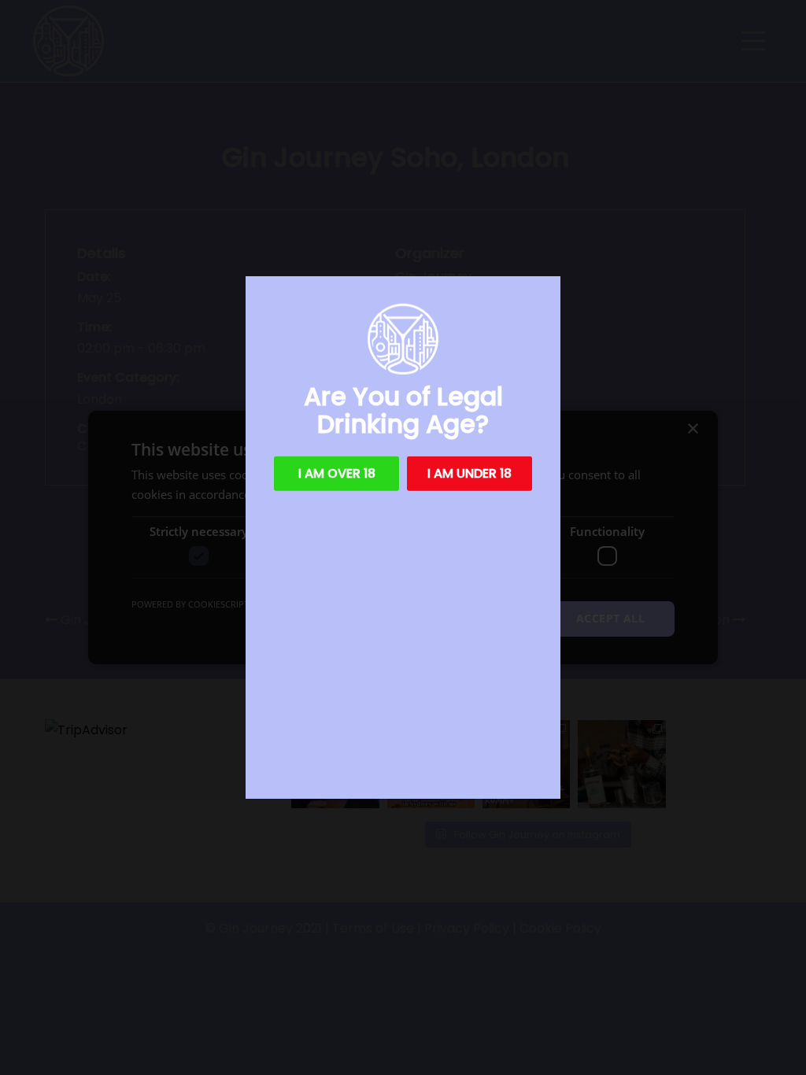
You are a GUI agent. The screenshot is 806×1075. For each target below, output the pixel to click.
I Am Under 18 (469, 473)
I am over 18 (336, 473)
